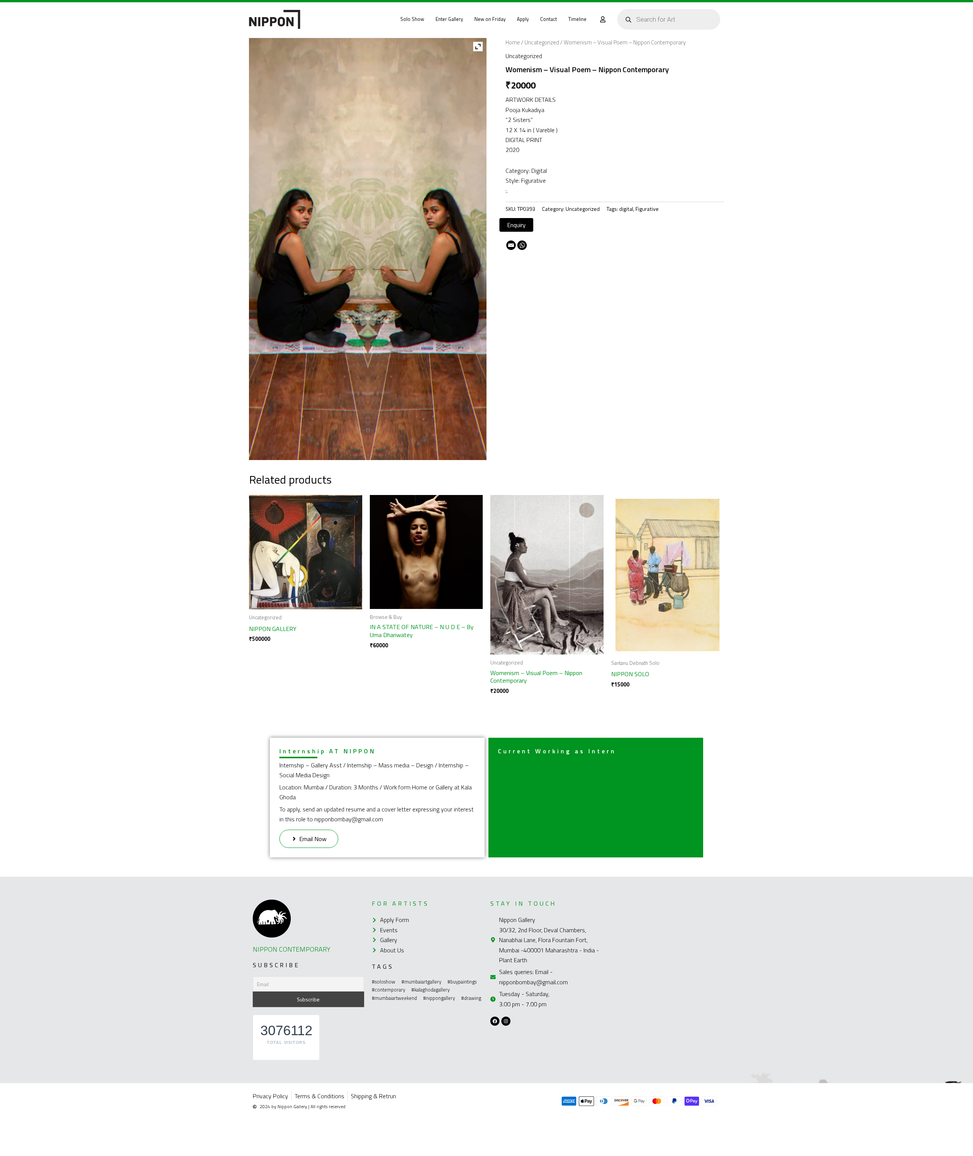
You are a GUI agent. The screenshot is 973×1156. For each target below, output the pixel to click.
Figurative (647, 209)
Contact (548, 19)
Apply (523, 19)
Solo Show (412, 19)
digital (626, 209)
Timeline (577, 19)
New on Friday (490, 19)
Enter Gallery (449, 19)
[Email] (511, 245)
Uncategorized (542, 42)
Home (513, 42)
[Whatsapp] (522, 245)
